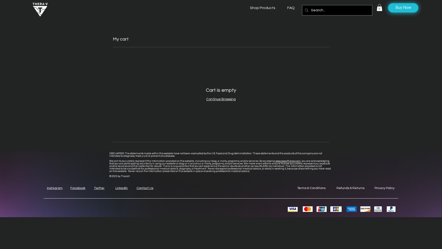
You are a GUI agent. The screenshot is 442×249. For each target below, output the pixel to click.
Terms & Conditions (311, 188)
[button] (379, 7)
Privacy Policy (385, 188)
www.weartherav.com (288, 161)
